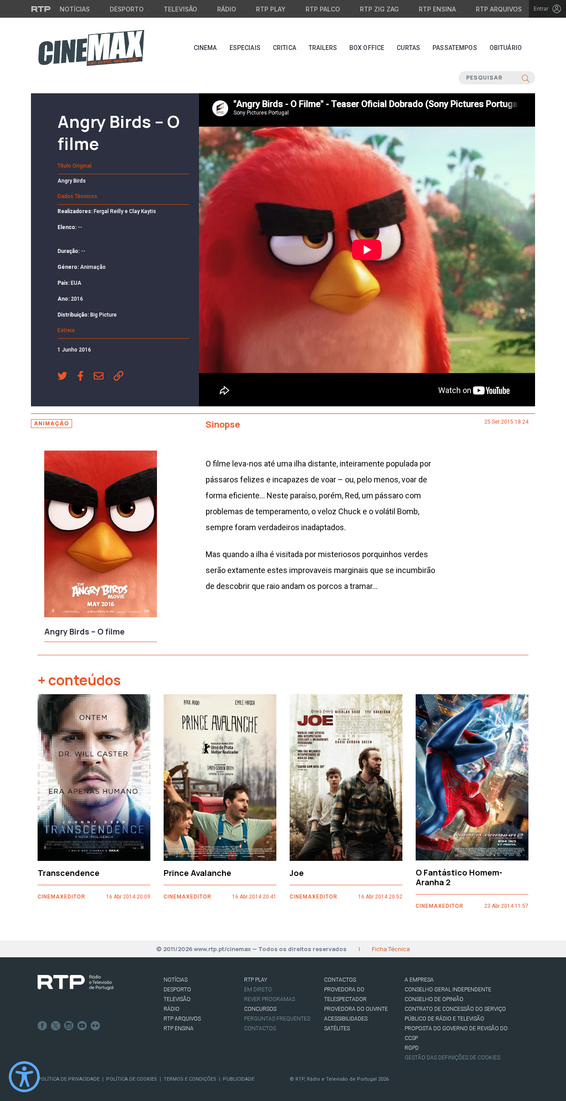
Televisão (180, 9)
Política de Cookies (131, 1079)
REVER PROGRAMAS (269, 999)
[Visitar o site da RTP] (41, 9)
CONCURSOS (260, 1009)
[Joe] (346, 777)
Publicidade (238, 1079)
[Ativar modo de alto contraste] (24, 1076)
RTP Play (271, 9)
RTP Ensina (437, 9)
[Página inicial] (91, 47)
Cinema (205, 47)
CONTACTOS (340, 980)
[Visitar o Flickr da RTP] (95, 1026)
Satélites (337, 1028)
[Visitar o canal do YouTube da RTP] (82, 1026)
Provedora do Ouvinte (356, 1009)
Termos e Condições (190, 1079)
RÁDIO (172, 1009)
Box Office (366, 47)
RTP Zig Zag (379, 9)
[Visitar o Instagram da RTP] (69, 1026)
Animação (51, 423)
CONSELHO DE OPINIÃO (434, 999)
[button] (67, 377)
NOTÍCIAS (175, 980)
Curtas (408, 47)
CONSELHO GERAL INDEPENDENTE (448, 989)
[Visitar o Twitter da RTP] (56, 1026)
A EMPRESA (419, 980)
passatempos (454, 47)
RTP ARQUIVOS (182, 1019)
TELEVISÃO (177, 999)
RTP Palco (323, 9)
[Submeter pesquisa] (525, 77)
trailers (323, 47)
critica (284, 47)
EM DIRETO (258, 989)
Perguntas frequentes (277, 1019)
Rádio (226, 9)
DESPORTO (177, 989)
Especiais (244, 47)
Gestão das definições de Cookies (452, 1058)
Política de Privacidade (68, 1079)
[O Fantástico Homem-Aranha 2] (472, 777)
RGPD (412, 1048)
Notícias (75, 9)
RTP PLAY (255, 980)
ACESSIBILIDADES (345, 1019)
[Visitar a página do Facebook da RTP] (42, 1026)
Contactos (260, 1028)
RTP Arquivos (499, 9)
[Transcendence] (94, 777)
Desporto (127, 9)
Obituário (506, 47)
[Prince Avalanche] (220, 777)
